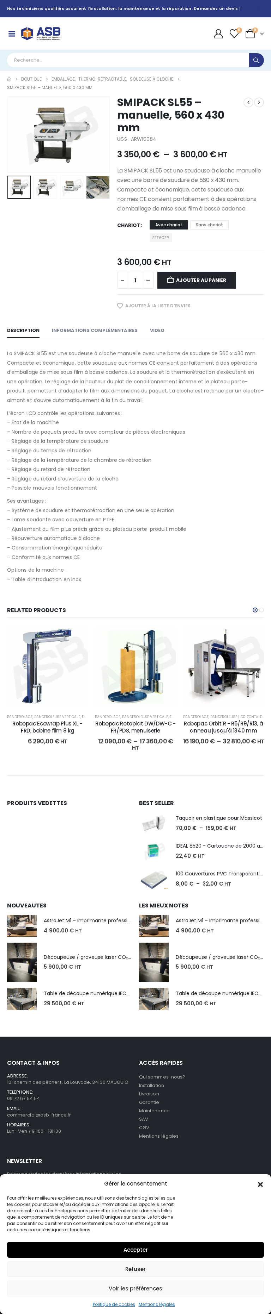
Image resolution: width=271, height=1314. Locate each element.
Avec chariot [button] (168, 225)
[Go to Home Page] (9, 79)
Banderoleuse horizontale (236, 716)
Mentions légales (157, 1304)
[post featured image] (154, 823)
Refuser (135, 1269)
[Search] (256, 60)
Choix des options (141, 700)
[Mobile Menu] (11, 34)
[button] (260, 1183)
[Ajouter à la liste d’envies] (77, 636)
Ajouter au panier (201, 280)
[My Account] (218, 33)
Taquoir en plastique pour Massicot (219, 818)
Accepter (136, 1249)
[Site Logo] (40, 33)
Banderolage (19, 716)
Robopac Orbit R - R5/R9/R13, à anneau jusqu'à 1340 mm (223, 727)
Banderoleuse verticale (57, 716)
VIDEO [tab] (157, 330)
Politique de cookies (114, 1304)
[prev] (248, 102)
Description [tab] (23, 330)
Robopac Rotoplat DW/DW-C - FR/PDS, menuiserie (135, 727)
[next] (259, 102)
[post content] (47, 666)
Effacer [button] (160, 237)
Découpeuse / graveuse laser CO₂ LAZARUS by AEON (107, 957)
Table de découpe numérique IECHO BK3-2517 (100, 993)
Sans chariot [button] (209, 225)
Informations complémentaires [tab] (95, 330)
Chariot (128, 225)
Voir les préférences (135, 1288)
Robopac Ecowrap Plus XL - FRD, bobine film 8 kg (47, 727)
